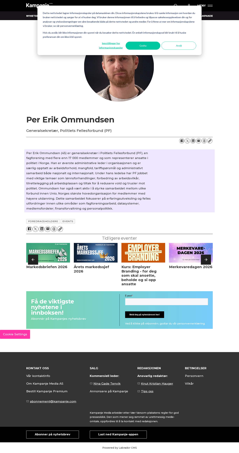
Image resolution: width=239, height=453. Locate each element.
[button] (33, 259)
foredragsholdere (43, 221)
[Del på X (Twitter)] (187, 140)
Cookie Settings (15, 334)
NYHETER (32, 15)
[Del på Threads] (204, 140)
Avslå (179, 45)
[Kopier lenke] (209, 140)
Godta (142, 45)
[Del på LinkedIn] (193, 140)
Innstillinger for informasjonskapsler (111, 45)
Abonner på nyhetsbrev (52, 434)
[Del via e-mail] (198, 140)
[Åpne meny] (205, 6)
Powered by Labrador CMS (119, 447)
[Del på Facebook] (181, 140)
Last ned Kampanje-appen (118, 434)
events (67, 221)
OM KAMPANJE (203, 15)
